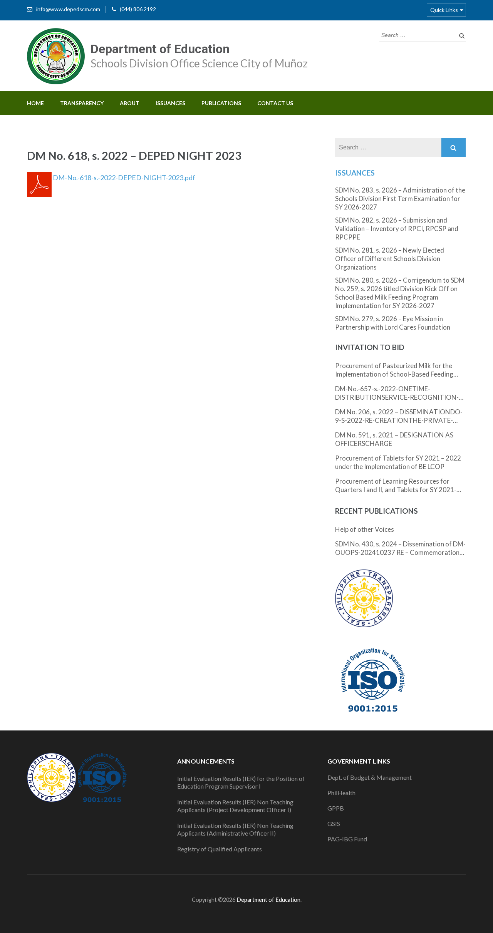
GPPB (335, 808)
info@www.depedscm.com (68, 9)
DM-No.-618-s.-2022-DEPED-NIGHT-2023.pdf (123, 177)
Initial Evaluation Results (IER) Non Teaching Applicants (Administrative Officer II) (235, 829)
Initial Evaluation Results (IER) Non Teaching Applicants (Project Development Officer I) (235, 805)
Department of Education (160, 49)
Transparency (82, 103)
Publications (221, 103)
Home (35, 103)
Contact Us (275, 103)
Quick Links (444, 10)
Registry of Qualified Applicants (219, 849)
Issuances (170, 103)
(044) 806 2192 (138, 9)
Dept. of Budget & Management (369, 777)
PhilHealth (341, 792)
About (129, 103)
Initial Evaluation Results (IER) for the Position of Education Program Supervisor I (241, 782)
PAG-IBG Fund (347, 839)
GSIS (333, 823)
